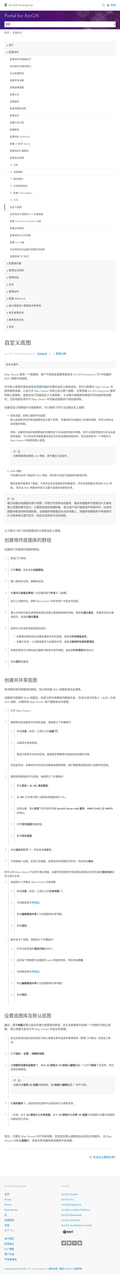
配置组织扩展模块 (19, 150)
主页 (6, 1194)
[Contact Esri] (79, 1243)
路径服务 (18, 179)
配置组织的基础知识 (20, 59)
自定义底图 (16, 207)
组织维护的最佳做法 (20, 66)
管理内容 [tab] (14, 277)
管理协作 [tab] (14, 291)
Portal (7, 1199)
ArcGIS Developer (71, 1215)
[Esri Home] (67, 1232)
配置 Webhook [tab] (17, 298)
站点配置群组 (17, 73)
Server (8, 1204)
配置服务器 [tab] (15, 263)
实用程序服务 (20, 186)
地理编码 (18, 172)
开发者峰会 (10, 1259)
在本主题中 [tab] (12, 364)
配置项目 (14, 115)
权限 (36, 386)
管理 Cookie (65, 1268)
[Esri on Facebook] (69, 1243)
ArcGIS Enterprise (21, 5)
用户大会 (9, 1254)
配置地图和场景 (18, 108)
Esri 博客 (9, 1249)
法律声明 (77, 1268)
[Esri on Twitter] (63, 1243)
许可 (15, 200)
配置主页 (14, 94)
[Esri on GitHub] (74, 1243)
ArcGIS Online (69, 1194)
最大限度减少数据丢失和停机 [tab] (25, 305)
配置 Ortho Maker (22, 193)
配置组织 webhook (20, 136)
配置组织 (17, 32)
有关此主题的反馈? (104, 1157)
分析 (15, 165)
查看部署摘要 (17, 87)
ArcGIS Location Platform (75, 1209)
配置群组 (14, 129)
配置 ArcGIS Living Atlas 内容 (25, 221)
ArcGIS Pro (67, 1199)
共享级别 (34, 902)
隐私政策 (53, 1268)
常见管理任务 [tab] (16, 312)
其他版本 (42, 354)
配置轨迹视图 (17, 157)
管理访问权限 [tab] (16, 270)
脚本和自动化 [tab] (16, 319)
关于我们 (9, 1238)
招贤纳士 (9, 1243)
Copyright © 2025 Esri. (15, 1268)
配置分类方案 (17, 122)
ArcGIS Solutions (70, 1220)
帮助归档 (60, 353)
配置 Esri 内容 (17, 242)
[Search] (103, 5)
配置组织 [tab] (14, 52)
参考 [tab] (11, 326)
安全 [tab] (11, 284)
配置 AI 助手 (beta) (20, 143)
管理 (6, 32)
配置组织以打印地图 (20, 235)
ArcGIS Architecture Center (76, 1225)
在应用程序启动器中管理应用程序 (27, 249)
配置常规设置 (17, 80)
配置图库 (14, 101)
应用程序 (9, 1220)
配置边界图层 (17, 228)
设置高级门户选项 (19, 256)
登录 (113, 5)
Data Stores (11, 1209)
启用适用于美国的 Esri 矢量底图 (26, 214)
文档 (6, 1225)
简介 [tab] (11, 45)
